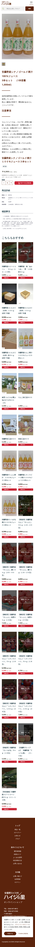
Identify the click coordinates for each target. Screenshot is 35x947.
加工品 (4, 166)
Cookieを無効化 (23, 933)
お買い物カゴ (17, 876)
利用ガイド (17, 854)
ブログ (17, 839)
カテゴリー (17, 832)
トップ (17, 826)
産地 (3, 201)
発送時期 (4, 204)
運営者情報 (17, 851)
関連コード (4, 195)
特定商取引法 (17, 860)
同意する (10, 933)
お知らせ (17, 836)
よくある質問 (17, 857)
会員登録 (17, 879)
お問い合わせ (17, 863)
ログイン (17, 882)
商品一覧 (17, 829)
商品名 (3, 197)
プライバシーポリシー (22, 924)
